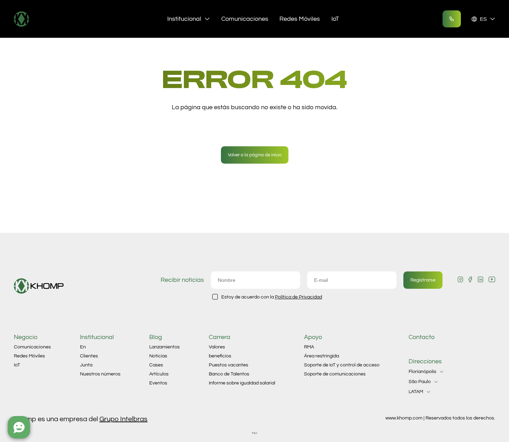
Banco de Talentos (229, 374)
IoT (335, 19)
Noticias (158, 356)
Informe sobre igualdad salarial (242, 383)
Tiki (254, 433)
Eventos (158, 383)
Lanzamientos (164, 347)
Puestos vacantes (228, 365)
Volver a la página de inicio (255, 155)
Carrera (219, 337)
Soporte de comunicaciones (335, 374)
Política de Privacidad (298, 297)
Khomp (39, 19)
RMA (309, 347)
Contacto (422, 337)
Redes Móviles (299, 19)
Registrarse (423, 280)
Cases (156, 365)
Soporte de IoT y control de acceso (341, 365)
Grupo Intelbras (123, 419)
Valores (217, 347)
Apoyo (313, 337)
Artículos (159, 374)
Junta (86, 365)
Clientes (89, 356)
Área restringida (321, 356)
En (83, 347)
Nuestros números (100, 374)
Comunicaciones (244, 19)
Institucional (184, 19)
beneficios (220, 356)
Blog (155, 337)
